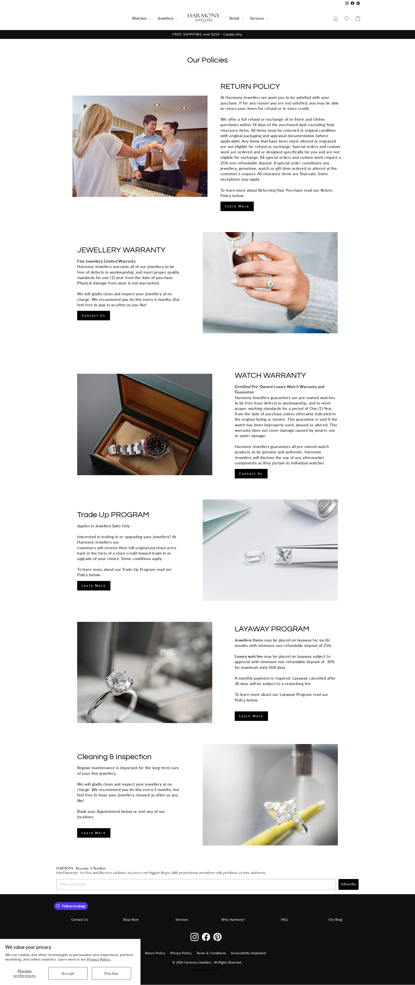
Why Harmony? (233, 919)
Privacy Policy (181, 953)
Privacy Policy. (99, 959)
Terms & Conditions (211, 953)
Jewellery (165, 18)
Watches (140, 18)
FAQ (284, 919)
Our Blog (335, 919)
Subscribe (348, 884)
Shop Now (131, 919)
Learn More (237, 206)
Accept (68, 973)
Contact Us (93, 315)
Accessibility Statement (248, 953)
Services (257, 18)
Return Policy (155, 953)
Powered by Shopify (207, 970)
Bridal (235, 18)
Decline (111, 973)
